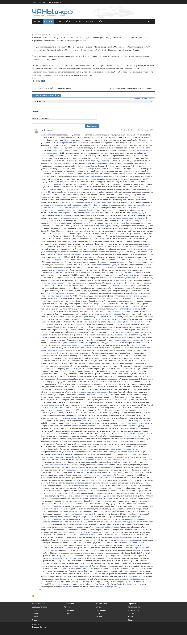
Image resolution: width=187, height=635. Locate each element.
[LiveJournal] (46, 81)
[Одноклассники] (37, 81)
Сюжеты (35, 617)
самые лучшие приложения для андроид (78, 485)
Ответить (41, 589)
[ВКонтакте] (34, 81)
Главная (37, 21)
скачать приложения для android (58, 283)
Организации (69, 610)
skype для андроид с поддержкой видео (101, 496)
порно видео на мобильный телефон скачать (76, 418)
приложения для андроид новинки (54, 259)
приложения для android (91, 426)
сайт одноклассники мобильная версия (104, 527)
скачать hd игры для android (130, 272)
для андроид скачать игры (135, 197)
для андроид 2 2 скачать (133, 522)
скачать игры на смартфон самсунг (66, 558)
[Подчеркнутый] (38, 101)
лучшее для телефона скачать (125, 309)
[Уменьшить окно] (151, 101)
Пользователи (133, 610)
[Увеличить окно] (151, 100)
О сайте (99, 21)
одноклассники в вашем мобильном (130, 218)
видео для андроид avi (105, 226)
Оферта (131, 620)
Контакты (131, 613)
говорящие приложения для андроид (82, 470)
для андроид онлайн (61, 270)
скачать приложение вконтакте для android (64, 208)
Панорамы (100, 617)
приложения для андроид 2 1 (99, 161)
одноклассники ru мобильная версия (72, 202)
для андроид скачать (83, 254)
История (67, 607)
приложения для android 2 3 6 (122, 311)
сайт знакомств (66, 587)
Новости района (38, 604)
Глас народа (101, 610)
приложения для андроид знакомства (91, 169)
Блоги (58, 21)
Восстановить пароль (54, 2)
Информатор (55, 35)
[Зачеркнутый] (40, 101)
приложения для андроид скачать (124, 449)
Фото (78, 21)
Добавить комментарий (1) (46, 95)
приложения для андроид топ (128, 540)
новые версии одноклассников (58, 410)
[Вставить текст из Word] (42, 101)
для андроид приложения (90, 319)
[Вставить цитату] (45, 101)
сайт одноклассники (133, 584)
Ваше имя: (36, 111)
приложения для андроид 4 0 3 (53, 184)
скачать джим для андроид (110, 314)
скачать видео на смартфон (52, 405)
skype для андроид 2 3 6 (89, 459)
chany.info (36, 625)
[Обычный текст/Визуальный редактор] (149, 101)
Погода (89, 21)
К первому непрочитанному (144, 98)
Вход (34, 2)
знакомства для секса (133, 296)
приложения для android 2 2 (140, 433)
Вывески (35, 620)
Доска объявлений (39, 607)
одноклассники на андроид (75, 210)
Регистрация (42, 2)
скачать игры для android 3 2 (60, 296)
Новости (48, 21)
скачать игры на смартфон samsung (101, 202)
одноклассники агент (133, 278)
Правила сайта (134, 607)
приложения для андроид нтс (108, 265)
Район (68, 21)
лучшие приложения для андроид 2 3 (101, 475)
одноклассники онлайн (94, 176)
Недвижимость (102, 604)
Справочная (69, 604)
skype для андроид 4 (137, 213)
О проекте (132, 604)
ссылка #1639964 (147, 130)
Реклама (131, 617)
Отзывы (99, 607)
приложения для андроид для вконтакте (77, 514)
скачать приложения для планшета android (78, 345)
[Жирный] (33, 101)
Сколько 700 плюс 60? (40, 118)
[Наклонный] (35, 101)
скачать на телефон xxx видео (110, 587)
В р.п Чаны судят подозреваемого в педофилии (131, 88)
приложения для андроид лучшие (129, 340)
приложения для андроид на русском (133, 423)
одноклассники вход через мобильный (56, 465)
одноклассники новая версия (52, 210)
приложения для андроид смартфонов (61, 457)
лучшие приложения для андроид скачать (72, 143)
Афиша (35, 613)
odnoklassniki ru (91, 213)
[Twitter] (40, 81)
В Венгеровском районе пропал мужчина (53, 88)
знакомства (134, 441)
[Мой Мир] (43, 81)
